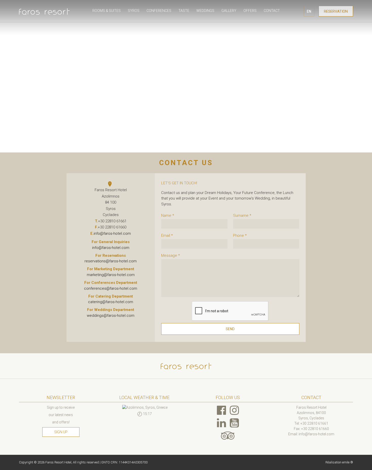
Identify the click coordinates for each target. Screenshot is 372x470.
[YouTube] (234, 423)
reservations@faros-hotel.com (111, 261)
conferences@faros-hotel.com (110, 288)
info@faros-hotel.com (112, 233)
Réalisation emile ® (339, 462)
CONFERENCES (159, 11)
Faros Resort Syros (44, 11)
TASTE (183, 11)
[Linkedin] (221, 423)
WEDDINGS (205, 11)
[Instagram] (234, 410)
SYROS (133, 11)
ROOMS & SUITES (106, 11)
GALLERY (228, 11)
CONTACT (272, 11)
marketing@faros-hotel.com (111, 274)
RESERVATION (336, 11)
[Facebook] (221, 410)
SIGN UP (61, 432)
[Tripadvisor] (228, 435)
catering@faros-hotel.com (110, 302)
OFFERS (250, 11)
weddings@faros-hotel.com (110, 315)
